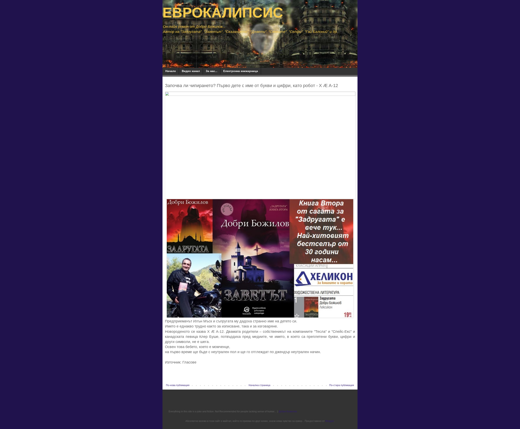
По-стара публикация (341, 385)
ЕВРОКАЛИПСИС (222, 13)
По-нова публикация (178, 385)
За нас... (211, 71)
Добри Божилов (288, 411)
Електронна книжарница (240, 71)
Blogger (329, 421)
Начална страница (259, 385)
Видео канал (191, 71)
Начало (170, 71)
